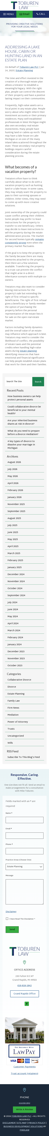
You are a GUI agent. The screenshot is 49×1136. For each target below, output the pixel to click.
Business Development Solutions (23, 1126)
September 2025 (16, 511)
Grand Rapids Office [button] (25, 994)
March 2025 (14, 553)
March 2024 (14, 631)
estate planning (28, 351)
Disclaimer (11, 912)
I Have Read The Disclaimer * (22, 919)
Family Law (14, 701)
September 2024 (16, 595)
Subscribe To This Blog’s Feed (24, 757)
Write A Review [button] (24, 1110)
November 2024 (16, 581)
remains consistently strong (24, 241)
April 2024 (13, 624)
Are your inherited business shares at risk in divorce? (22, 422)
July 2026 (12, 469)
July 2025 (12, 525)
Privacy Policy (36, 1123)
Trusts (11, 729)
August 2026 (14, 462)
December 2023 (16, 652)
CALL (42, 14)
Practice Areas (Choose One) (18, 860)
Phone (9, 844)
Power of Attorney (18, 722)
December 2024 (16, 574)
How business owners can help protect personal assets (24, 398)
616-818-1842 (24, 986)
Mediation (13, 715)
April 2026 (13, 483)
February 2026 (15, 490)
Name (9, 813)
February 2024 (15, 638)
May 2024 (13, 617)
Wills (10, 743)
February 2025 (15, 560)
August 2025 (14, 518)
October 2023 (15, 666)
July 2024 (12, 602)
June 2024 (13, 610)
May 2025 (13, 539)
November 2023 (16, 659)
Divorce (12, 687)
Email (9, 828)
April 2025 (13, 546)
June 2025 (13, 532)
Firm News (13, 708)
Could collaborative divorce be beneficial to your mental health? (24, 410)
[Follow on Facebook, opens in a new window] (27, 1004)
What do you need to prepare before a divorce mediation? (24, 432)
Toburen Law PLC (29, 67)
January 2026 (14, 497)
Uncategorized (16, 736)
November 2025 (16, 504)
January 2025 (14, 567)
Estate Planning (24, 71)
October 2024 (15, 588)
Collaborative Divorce (19, 680)
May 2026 (13, 476)
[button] (8, 14)
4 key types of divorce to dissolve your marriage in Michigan (21, 444)
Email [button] (26, 14)
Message (9, 875)
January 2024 (15, 645)
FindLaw (24, 1130)
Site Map (22, 1123)
